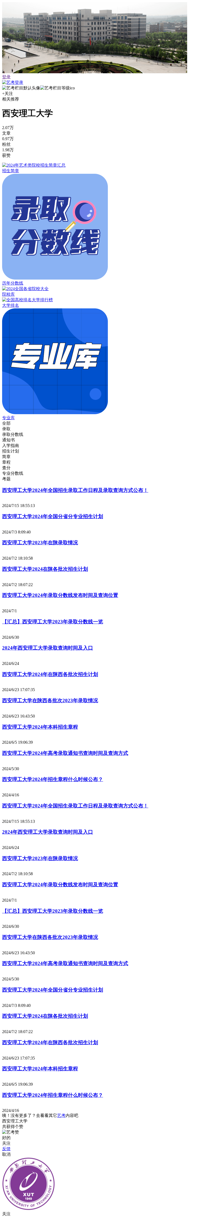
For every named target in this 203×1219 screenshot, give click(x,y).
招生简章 (10, 170)
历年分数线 (12, 283)
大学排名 (10, 305)
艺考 (61, 1115)
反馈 (6, 1149)
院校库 (8, 294)
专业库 (8, 418)
